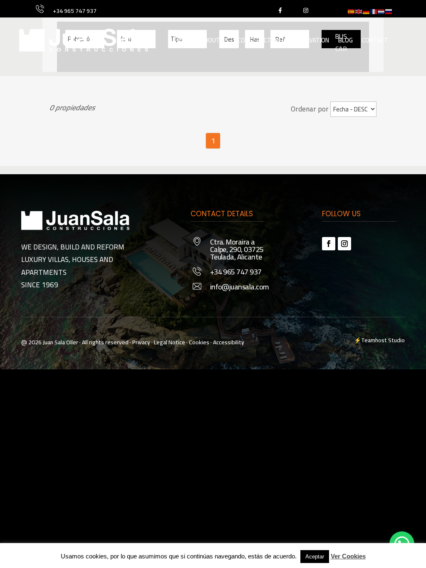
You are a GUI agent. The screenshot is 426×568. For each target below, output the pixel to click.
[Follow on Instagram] (344, 243)
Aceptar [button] (314, 556)
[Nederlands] (381, 10)
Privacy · (142, 342)
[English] (359, 10)
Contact (375, 40)
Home (183, 40)
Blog (345, 40)
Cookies (199, 342)
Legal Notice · (170, 342)
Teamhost (374, 340)
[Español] (351, 10)
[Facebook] (279, 10)
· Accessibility (227, 342)
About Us (214, 40)
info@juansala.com (239, 287)
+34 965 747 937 (75, 10)
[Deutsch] (366, 10)
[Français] (374, 10)
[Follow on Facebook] (328, 243)
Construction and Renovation (283, 40)
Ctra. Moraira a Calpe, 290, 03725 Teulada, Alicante (237, 249)
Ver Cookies (348, 556)
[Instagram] (305, 10)
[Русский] (389, 10)
